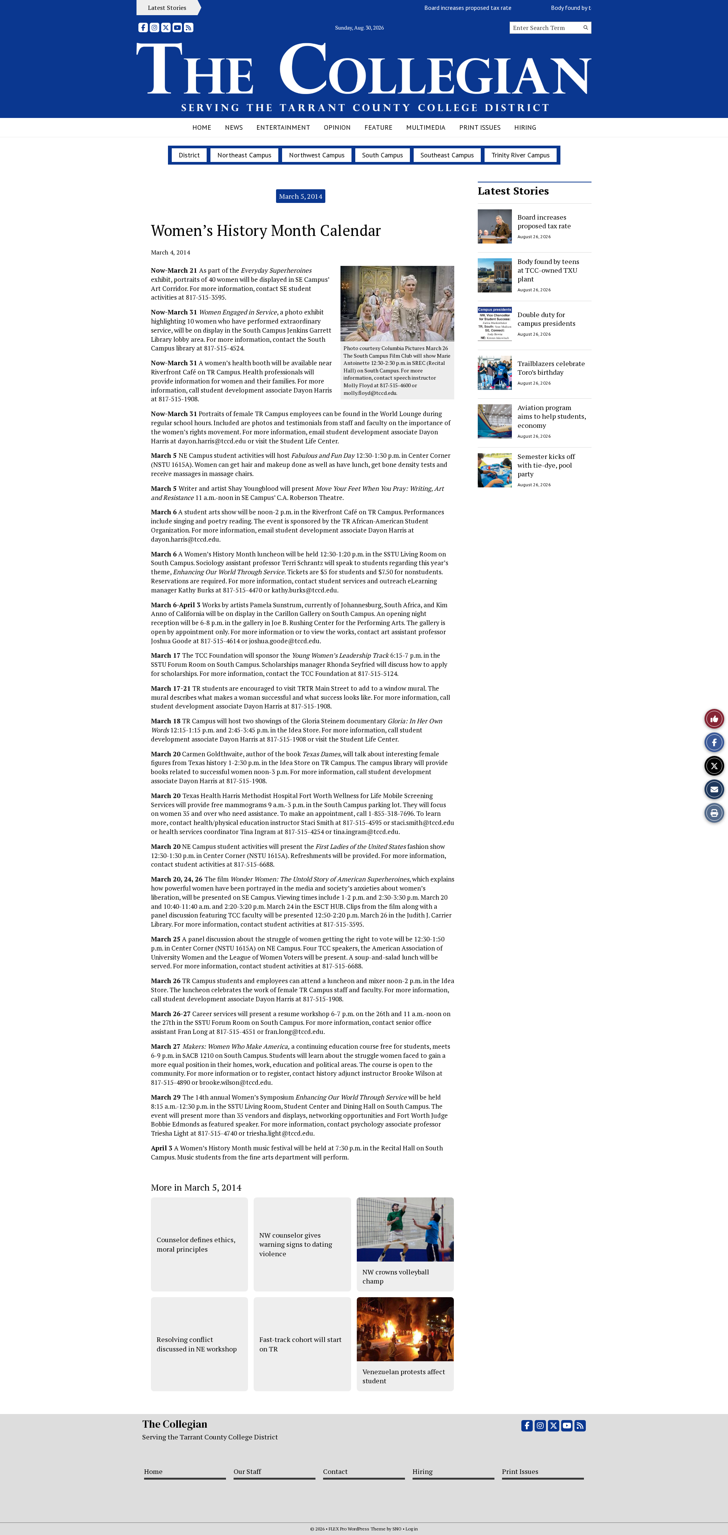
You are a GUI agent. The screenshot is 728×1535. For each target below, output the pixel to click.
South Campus (382, 155)
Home (201, 127)
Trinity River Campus (520, 155)
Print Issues (479, 127)
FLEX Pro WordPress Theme (357, 1529)
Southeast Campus (447, 155)
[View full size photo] (397, 303)
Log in (412, 1529)
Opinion (337, 127)
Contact (335, 1471)
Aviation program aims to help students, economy (552, 416)
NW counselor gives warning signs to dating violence (295, 1244)
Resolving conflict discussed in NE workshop (197, 1344)
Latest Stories (513, 191)
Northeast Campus (244, 155)
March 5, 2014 (300, 196)
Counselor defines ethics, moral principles (196, 1244)
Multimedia (426, 127)
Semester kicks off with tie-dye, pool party (546, 465)
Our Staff (247, 1471)
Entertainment (283, 127)
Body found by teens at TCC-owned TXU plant (585, 7)
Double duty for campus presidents (547, 319)
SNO (397, 1529)
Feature (378, 127)
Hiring (525, 127)
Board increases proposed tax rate (443, 7)
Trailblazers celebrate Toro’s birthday (551, 367)
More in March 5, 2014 (196, 1187)
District (189, 155)
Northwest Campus (317, 155)
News (234, 127)
